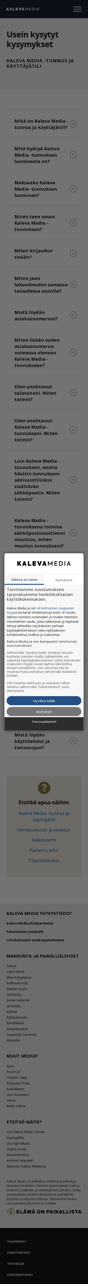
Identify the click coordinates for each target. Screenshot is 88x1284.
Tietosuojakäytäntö (44, 721)
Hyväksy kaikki (44, 700)
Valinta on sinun (24, 579)
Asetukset (44, 711)
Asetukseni (63, 580)
